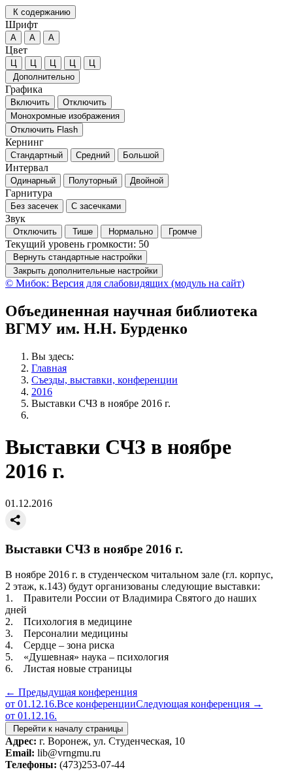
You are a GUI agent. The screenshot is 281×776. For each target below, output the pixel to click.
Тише (81, 231)
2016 (41, 391)
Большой (141, 155)
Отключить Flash (44, 130)
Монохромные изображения (65, 116)
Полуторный (93, 181)
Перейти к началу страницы (66, 729)
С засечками (96, 206)
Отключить (85, 102)
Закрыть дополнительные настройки (83, 271)
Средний (93, 155)
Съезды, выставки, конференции (104, 379)
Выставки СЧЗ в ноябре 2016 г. (101, 403)
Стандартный (36, 155)
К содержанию (40, 12)
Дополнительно (42, 77)
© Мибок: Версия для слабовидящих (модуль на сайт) (124, 283)
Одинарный (33, 181)
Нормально (129, 231)
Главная (49, 368)
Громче (181, 231)
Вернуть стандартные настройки (76, 257)
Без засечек (34, 206)
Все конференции (96, 703)
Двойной (146, 181)
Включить (30, 102)
